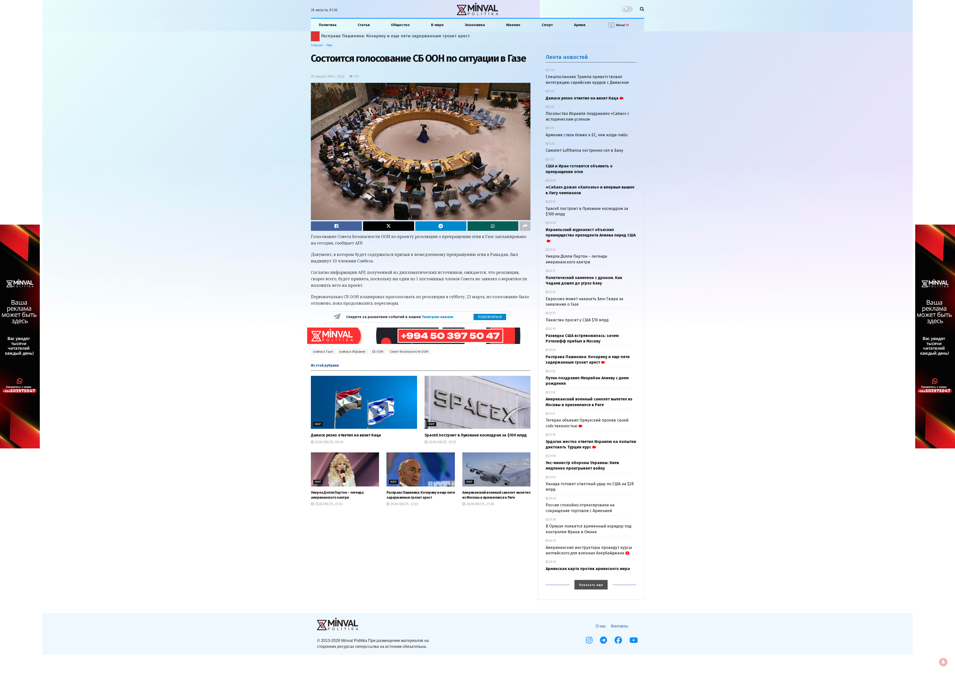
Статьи (364, 25)
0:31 (551, 128)
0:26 (551, 143)
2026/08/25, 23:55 (442, 442)
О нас (601, 626)
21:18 (551, 434)
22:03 (552, 350)
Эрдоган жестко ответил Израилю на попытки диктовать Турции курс (389, 36)
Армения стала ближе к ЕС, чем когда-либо (586, 135)
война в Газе (323, 351)
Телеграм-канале (438, 317)
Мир (329, 45)
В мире (437, 25)
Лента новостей (567, 57)
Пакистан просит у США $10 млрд (577, 320)
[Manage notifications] (943, 662)
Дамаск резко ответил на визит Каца (346, 435)
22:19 (552, 329)
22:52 (552, 292)
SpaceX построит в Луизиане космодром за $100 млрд (476, 435)
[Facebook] (618, 640)
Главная (317, 45)
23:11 (551, 271)
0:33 (551, 107)
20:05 (552, 562)
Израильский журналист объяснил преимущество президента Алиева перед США (591, 232)
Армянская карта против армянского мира (588, 568)
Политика (327, 25)
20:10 (552, 540)
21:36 (552, 392)
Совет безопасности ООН (409, 351)
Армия (579, 25)
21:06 (552, 456)
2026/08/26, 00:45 (328, 442)
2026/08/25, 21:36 (479, 504)
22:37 (551, 313)
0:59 (551, 70)
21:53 (551, 371)
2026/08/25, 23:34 (328, 504)
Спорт (547, 25)
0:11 (551, 159)
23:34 (552, 249)
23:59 (552, 180)
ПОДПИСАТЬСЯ (490, 317)
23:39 (552, 223)
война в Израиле (352, 351)
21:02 (552, 477)
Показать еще (591, 585)
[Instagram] (589, 640)
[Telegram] (603, 640)
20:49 (552, 498)
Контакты (619, 626)
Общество (400, 25)
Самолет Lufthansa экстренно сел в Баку (584, 150)
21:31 (551, 413)
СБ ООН (377, 351)
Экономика (475, 25)
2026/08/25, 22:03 (403, 504)
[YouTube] (633, 640)
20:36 (552, 519)
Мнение (513, 25)
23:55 (552, 201)
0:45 (551, 91)
